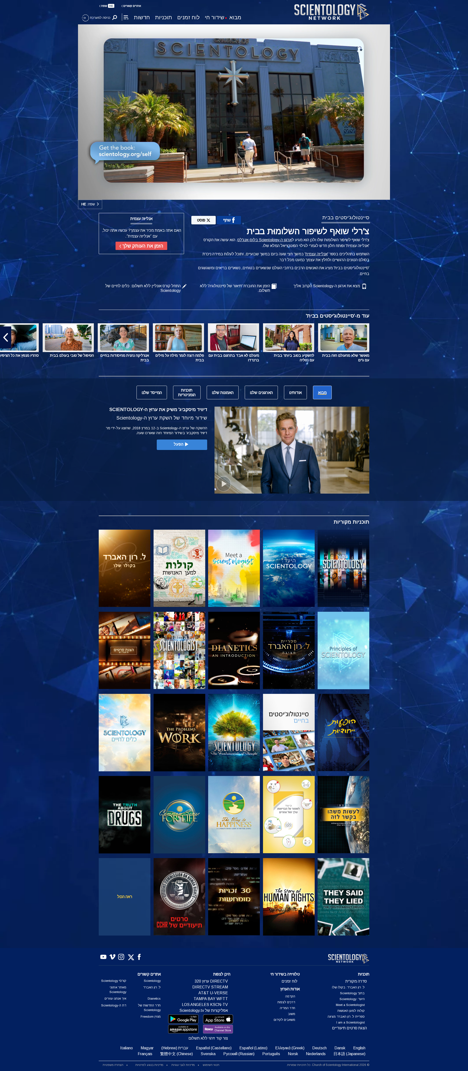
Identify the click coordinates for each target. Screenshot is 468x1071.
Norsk (293, 1054)
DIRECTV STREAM (210, 987)
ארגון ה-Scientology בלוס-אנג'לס (264, 240)
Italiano (126, 1048)
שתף (227, 220)
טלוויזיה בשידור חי (285, 974)
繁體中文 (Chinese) (176, 1054)
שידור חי (214, 17)
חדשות (142, 17)
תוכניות (163, 17)
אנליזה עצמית (316, 254)
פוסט (201, 220)
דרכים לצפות (286, 1002)
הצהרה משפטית (113, 1065)
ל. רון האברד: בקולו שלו (348, 987)
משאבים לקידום (284, 1020)
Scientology (152, 981)
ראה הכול (124, 897)
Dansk (339, 1048)
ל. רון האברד (152, 987)
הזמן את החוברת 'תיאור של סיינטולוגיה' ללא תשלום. (235, 288)
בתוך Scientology (352, 993)
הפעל (179, 444)
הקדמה (290, 996)
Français (145, 1054)
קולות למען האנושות (351, 1011)
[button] (462, 337)
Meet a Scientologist (350, 1005)
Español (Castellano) (214, 1048)
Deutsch (319, 1048)
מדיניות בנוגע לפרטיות (149, 1065)
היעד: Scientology (352, 999)
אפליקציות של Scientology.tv (203, 1010)
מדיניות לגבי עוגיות (183, 1065)
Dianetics (154, 998)
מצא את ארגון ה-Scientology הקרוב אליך (326, 286)
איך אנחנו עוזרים (115, 998)
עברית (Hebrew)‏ (174, 1048)
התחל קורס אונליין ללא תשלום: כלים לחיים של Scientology (143, 288)
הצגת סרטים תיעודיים (349, 1028)
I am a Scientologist (350, 1022)
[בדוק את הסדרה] (343, 568)
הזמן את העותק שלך (142, 246)
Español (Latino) (253, 1048)
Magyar (147, 1048)
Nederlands (316, 1054)
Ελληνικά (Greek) (289, 1048)
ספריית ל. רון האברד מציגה (346, 1016)
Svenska (208, 1054)
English (359, 1048)
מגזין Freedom (151, 1016)
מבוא (235, 17)
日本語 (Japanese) (349, 1054)
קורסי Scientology (113, 981)
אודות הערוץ (290, 989)
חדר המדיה (287, 1008)
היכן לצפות (221, 974)
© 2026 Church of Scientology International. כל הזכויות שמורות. (327, 1065)
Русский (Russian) (238, 1054)
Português (271, 1054)
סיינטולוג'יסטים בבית (345, 217)
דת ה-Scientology (113, 1005)
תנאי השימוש (211, 1065)
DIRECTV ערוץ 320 (211, 981)
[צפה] (343, 650)
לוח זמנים (188, 17)
